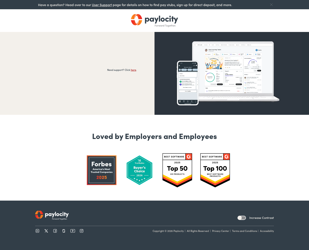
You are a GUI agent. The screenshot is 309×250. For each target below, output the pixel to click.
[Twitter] (46, 231)
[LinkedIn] (37, 231)
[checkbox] (242, 218)
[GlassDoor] (64, 231)
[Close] (271, 5)
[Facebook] (55, 231)
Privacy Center (220, 231)
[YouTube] (72, 231)
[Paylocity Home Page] (154, 20)
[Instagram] (81, 231)
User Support (102, 4)
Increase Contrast (261, 218)
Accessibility (267, 231)
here (133, 69)
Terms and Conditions (244, 231)
